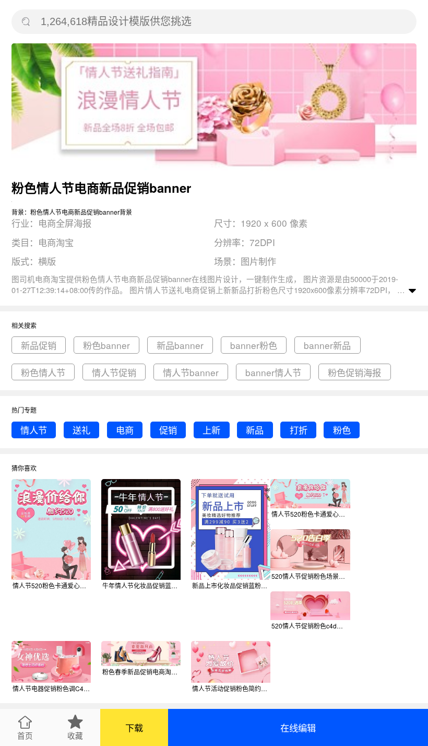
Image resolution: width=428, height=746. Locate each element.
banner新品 (327, 345)
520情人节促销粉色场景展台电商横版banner (310, 576)
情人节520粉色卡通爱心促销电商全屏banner (310, 513)
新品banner (180, 345)
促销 (168, 429)
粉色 (342, 429)
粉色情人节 (43, 372)
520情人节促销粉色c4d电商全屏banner (310, 625)
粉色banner (106, 345)
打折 (298, 429)
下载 (134, 727)
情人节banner (191, 372)
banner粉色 (253, 345)
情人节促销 (114, 372)
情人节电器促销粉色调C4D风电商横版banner (52, 688)
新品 (255, 429)
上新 (211, 429)
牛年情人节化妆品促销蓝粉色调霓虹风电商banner (141, 585)
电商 (125, 429)
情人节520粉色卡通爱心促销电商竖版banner (52, 585)
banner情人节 (273, 372)
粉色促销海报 (354, 372)
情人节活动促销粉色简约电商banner (231, 688)
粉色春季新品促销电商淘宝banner (141, 671)
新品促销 (38, 345)
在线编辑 (298, 727)
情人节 (33, 429)
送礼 (81, 429)
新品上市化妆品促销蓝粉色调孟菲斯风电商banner (231, 585)
